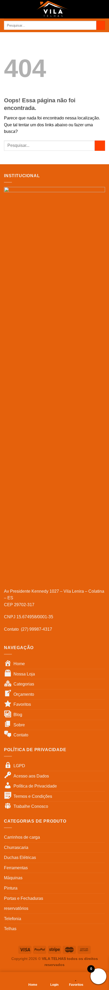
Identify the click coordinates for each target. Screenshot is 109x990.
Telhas (10, 928)
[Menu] (7, 9)
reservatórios (16, 908)
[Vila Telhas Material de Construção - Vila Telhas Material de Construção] (52, 9)
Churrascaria (16, 847)
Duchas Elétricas (20, 857)
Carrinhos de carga (22, 837)
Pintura (10, 888)
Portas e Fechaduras (23, 898)
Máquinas (13, 878)
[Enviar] (100, 25)
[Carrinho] (102, 9)
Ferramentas (16, 868)
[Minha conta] (93, 9)
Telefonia (12, 918)
